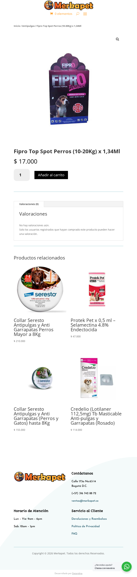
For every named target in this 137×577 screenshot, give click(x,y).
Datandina (77, 573)
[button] (117, 39)
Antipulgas (28, 26)
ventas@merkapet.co (85, 500)
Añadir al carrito (51, 175)
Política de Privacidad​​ (86, 526)
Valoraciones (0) (29, 204)
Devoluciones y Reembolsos (89, 519)
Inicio (17, 26)
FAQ (74, 533)
